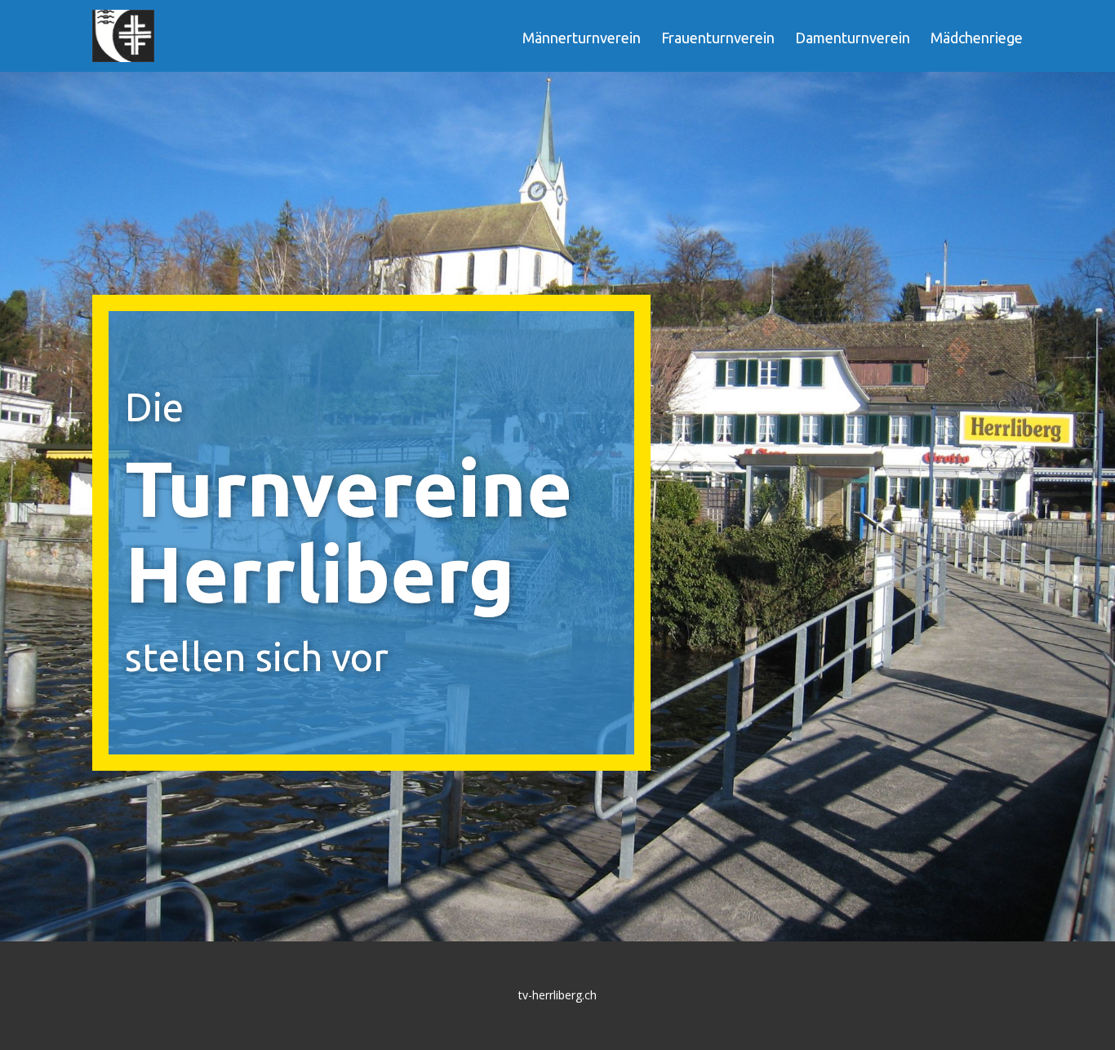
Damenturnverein (852, 37)
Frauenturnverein (718, 37)
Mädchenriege (977, 37)
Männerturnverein (581, 37)
